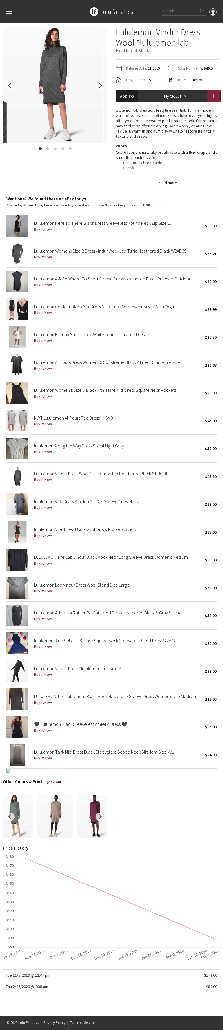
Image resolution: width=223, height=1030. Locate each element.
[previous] (10, 85)
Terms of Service (82, 1022)
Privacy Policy (54, 1022)
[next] (100, 85)
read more (168, 182)
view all (54, 782)
